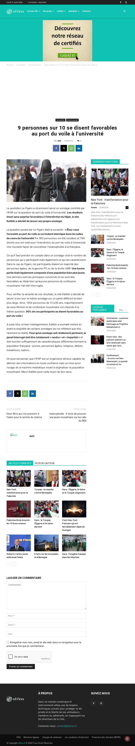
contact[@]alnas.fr (67, 726)
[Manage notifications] (127, 738)
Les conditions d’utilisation (77, 737)
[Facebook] (120, 2)
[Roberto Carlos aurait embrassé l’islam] (19, 543)
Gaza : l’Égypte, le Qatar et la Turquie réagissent (115, 252)
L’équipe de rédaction (52, 737)
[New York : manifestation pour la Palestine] (19, 478)
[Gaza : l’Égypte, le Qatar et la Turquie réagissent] (74, 478)
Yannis (94, 207)
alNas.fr (21, 743)
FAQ (18, 737)
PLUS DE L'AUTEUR (44, 463)
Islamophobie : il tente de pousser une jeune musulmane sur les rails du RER (67, 417)
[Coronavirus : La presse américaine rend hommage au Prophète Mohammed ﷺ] (97, 321)
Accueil (10, 64)
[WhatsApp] (71, 148)
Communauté (34, 64)
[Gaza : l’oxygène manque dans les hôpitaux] (74, 543)
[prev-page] (9, 564)
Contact (86, 11)
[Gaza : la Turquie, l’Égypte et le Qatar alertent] (46, 509)
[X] (125, 2)
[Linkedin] (79, 148)
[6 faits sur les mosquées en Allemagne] (46, 543)
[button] (124, 11)
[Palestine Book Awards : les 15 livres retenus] (19, 509)
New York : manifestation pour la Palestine (17, 492)
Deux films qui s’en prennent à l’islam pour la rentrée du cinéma (24, 415)
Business (72, 11)
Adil (59, 140)
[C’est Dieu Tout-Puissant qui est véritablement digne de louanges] (74, 509)
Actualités (32, 11)
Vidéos (60, 11)
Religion (47, 11)
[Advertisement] (67, 93)
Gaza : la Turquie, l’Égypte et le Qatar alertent (43, 523)
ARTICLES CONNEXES (20, 463)
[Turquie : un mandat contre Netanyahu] (46, 478)
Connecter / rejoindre (37, 2)
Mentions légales (31, 737)
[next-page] (14, 564)
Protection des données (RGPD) (106, 737)
